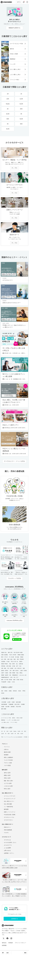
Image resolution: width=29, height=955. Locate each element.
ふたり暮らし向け (5, 722)
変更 (25, 952)
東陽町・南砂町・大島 (6, 675)
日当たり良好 (19, 717)
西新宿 (20, 661)
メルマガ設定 (7, 765)
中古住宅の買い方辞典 (9, 814)
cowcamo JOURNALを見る (14, 620)
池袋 (24, 668)
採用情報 (4, 945)
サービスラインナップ (9, 798)
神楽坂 (21, 657)
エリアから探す (8, 783)
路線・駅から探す (8, 780)
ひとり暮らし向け (15, 720)
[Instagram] (11, 938)
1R (2, 731)
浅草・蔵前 (3, 668)
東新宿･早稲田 (4, 663)
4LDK (21, 733)
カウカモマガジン (8, 820)
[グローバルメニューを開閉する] (27, 2)
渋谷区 (19, 690)
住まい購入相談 (8, 804)
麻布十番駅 (3, 708)
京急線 (8, 681)
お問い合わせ (7, 850)
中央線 (7, 661)
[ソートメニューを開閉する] (3, 952)
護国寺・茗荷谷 (4, 670)
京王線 (13, 666)
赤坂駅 (2, 706)
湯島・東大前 (16, 670)
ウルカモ (6, 832)
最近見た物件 (7, 752)
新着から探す (7, 775)
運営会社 (4, 942)
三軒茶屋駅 (3, 702)
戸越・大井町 (12, 663)
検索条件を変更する (14, 28)
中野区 (23, 690)
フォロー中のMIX (8, 760)
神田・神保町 (12, 672)
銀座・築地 (9, 659)
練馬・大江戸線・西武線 (6, 679)
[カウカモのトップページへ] (6, 2)
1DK (7, 731)
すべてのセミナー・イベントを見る (14, 461)
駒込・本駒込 (19, 672)
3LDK (12, 733)
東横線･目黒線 (21, 654)
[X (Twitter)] (3, 938)
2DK (25, 731)
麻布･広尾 (10, 652)
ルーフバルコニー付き (6, 717)
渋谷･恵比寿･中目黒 (18, 652)
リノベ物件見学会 (8, 806)
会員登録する (14, 918)
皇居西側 (3, 661)
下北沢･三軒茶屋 (12, 654)
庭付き (13, 717)
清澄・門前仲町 (20, 659)
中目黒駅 (23, 704)
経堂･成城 (8, 666)
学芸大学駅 (18, 706)
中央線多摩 (3, 681)
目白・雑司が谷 (18, 668)
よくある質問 (7, 847)
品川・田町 (3, 659)
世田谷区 (15, 690)
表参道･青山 (4, 652)
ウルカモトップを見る (14, 578)
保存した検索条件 (8, 757)
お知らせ (6, 749)
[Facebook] (7, 938)
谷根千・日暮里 (4, 672)
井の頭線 (17, 657)
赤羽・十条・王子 (14, 677)
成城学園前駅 (4, 704)
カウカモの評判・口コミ (10, 842)
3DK (9, 733)
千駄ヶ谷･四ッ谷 (14, 661)
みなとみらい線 (22, 675)
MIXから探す (7, 788)
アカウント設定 (8, 762)
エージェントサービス (9, 796)
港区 (2, 690)
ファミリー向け (13, 722)
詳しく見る (14, 167)
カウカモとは (7, 839)
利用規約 (10, 942)
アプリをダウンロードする (14, 914)
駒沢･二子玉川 (4, 657)
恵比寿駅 (7, 706)
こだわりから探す (8, 786)
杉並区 (2, 693)
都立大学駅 (17, 704)
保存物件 (6, 754)
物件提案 (6, 809)
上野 (10, 670)
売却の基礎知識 (8, 830)
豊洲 (15, 659)
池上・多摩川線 (19, 663)
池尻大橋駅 (18, 702)
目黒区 (10, 690)
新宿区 (6, 690)
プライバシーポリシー (20, 942)
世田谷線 (3, 666)
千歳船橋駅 (10, 704)
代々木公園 (11, 657)
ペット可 (8, 720)
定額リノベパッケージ (9, 812)
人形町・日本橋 (23, 670)
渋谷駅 (13, 702)
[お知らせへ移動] (23, 2)
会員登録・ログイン (9, 853)
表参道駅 (13, 706)
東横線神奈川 (15, 675)
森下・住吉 (18, 666)
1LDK (11, 731)
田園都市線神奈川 (5, 677)
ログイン (19, 2)
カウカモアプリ (8, 845)
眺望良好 (3, 720)
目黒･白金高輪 (4, 654)
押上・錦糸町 (10, 668)
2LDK (2, 733)
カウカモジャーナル (9, 817)
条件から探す (7, 772)
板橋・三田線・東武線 (18, 679)
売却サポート (7, 827)
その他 (13, 681)
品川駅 (8, 702)
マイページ (7, 746)
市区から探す (7, 778)
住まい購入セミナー (9, 801)
